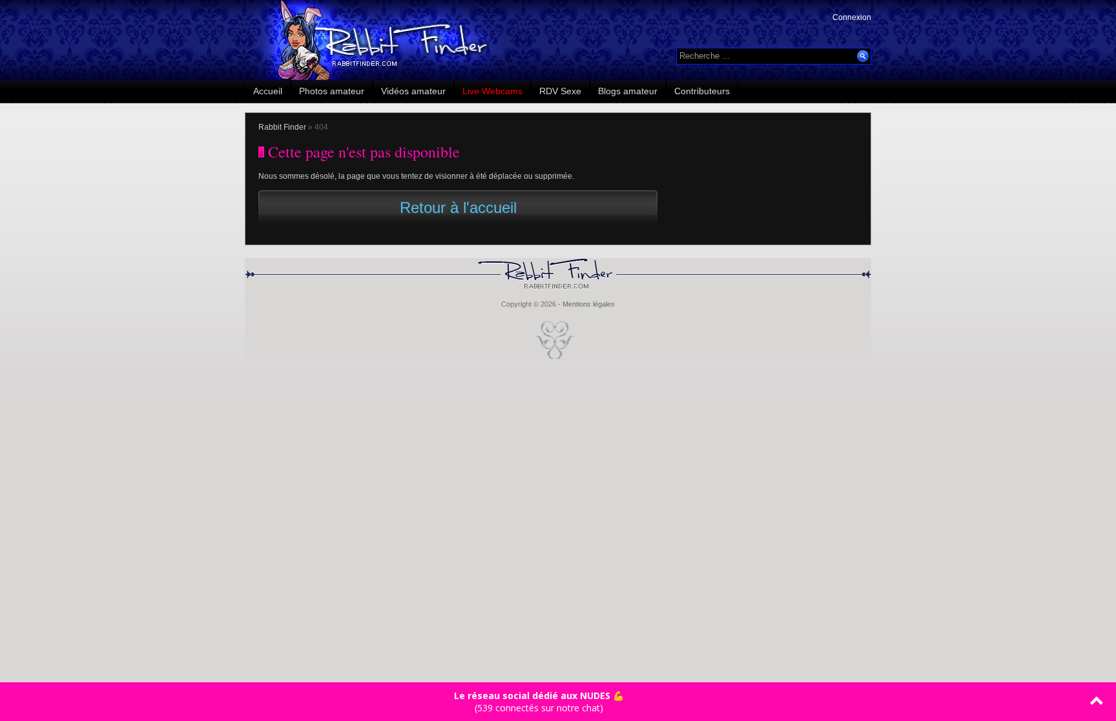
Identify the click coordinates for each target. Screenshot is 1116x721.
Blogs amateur (627, 91)
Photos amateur (331, 91)
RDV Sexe (560, 91)
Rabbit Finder (282, 127)
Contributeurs (702, 91)
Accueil (267, 91)
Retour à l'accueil (458, 207)
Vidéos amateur (413, 91)
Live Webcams (492, 91)
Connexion (851, 17)
